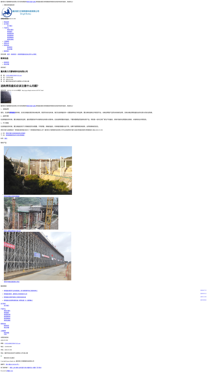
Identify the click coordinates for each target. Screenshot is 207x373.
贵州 (40, 367)
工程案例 (6, 41)
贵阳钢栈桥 (10, 35)
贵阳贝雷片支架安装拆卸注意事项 (15, 133)
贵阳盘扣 (9, 31)
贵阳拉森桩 (10, 39)
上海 (14, 367)
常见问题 (9, 49)
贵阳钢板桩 (10, 37)
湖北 (25, 367)
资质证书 (6, 43)
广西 (37, 367)
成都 (34, 367)
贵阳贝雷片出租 (31, 1)
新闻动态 (6, 45)
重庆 (22, 367)
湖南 (17, 367)
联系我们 (6, 51)
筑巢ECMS (10, 371)
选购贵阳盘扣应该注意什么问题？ (27, 54)
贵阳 (11, 367)
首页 (8, 54)
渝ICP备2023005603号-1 (12, 364)
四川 (31, 367)
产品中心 (6, 27)
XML (5, 334)
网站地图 (6, 332)
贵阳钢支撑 (10, 33)
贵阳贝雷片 (10, 29)
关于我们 (6, 24)
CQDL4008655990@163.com (14, 75)
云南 (19, 367)
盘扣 (6, 138)
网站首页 (6, 22)
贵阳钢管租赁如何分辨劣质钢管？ (15, 135)
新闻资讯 (9, 47)
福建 (28, 367)
